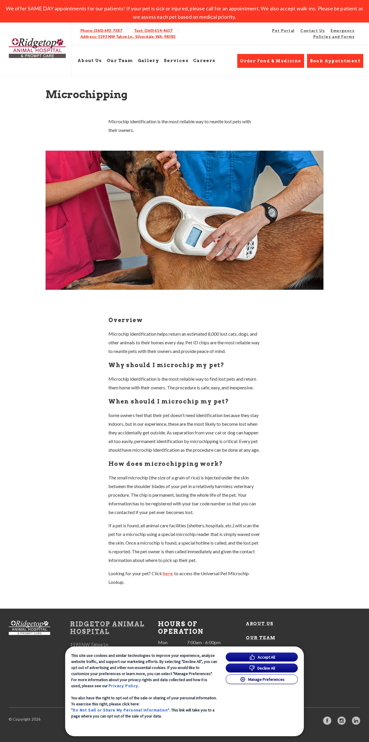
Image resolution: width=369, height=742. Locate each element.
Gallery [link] (148, 60)
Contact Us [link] (312, 30)
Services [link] (176, 60)
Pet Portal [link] (283, 30)
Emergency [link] (343, 30)
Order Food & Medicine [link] (270, 61)
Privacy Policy (123, 685)
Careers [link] (204, 60)
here (168, 573)
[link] (37, 48)
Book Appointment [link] (335, 61)
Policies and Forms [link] (334, 36)
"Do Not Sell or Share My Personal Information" (120, 710)
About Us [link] (90, 60)
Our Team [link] (120, 60)
